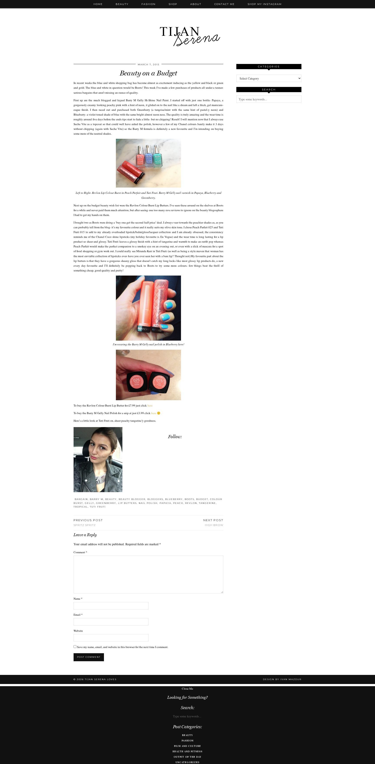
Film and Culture (187, 746)
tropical (81, 506)
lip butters (127, 503)
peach (178, 503)
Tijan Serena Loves (101, 679)
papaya (165, 503)
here (150, 405)
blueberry (174, 499)
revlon (191, 503)
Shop (173, 4)
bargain (81, 499)
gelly (89, 503)
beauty (111, 499)
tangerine (207, 503)
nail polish (148, 503)
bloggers (155, 499)
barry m (96, 499)
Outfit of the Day (187, 756)
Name (78, 599)
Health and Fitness (187, 751)
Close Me (187, 689)
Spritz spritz (88, 522)
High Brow (213, 522)
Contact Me (224, 4)
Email (78, 615)
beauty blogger (132, 499)
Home (98, 4)
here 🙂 (155, 413)
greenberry (106, 503)
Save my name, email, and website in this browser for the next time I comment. (122, 647)
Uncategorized (187, 762)
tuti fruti (98, 506)
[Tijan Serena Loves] (187, 25)
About (195, 4)
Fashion (148, 4)
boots (189, 499)
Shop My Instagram (265, 4)
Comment (80, 552)
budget (202, 499)
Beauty (122, 4)
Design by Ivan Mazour (282, 679)
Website (78, 631)
